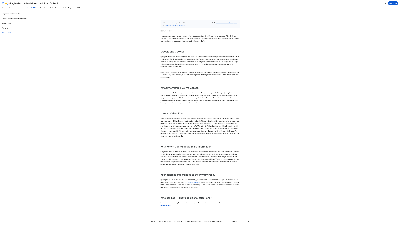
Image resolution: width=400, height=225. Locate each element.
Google (152, 221)
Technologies (68, 8)
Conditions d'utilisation (193, 221)
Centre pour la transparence (212, 221)
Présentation (7, 8)
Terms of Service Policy (192, 182)
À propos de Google (164, 221)
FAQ (79, 8)
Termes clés (6, 23)
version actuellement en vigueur (226, 23)
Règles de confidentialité (26, 8)
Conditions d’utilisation (49, 8)
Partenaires (6, 28)
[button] (385, 3)
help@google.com (166, 205)
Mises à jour (6, 33)
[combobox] (240, 221)
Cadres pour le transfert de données (15, 18)
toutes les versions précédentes (175, 25)
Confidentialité (178, 221)
